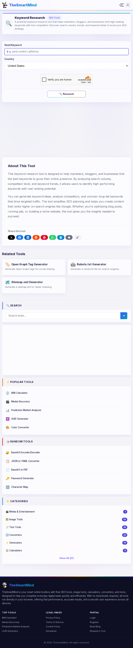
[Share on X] (11, 237)
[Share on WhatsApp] (52, 237)
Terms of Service (55, 622)
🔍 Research (66, 94)
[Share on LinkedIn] (27, 237)
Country (9, 59)
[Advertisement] (66, 130)
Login (93, 617)
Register (94, 622)
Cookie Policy (53, 626)
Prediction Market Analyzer (15, 626)
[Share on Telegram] (60, 237)
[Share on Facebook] (19, 237)
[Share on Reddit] (36, 237)
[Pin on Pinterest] (44, 237)
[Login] (128, 5)
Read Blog (95, 626)
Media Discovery (10, 622)
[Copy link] (77, 237)
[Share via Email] (69, 237)
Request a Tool (97, 631)
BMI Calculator (9, 617)
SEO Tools (54, 17)
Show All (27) (66, 558)
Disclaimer (51, 631)
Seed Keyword (13, 45)
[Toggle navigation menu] (121, 5)
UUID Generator (10, 631)
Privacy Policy (53, 617)
